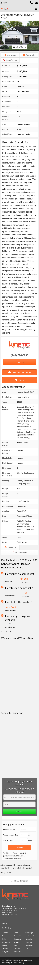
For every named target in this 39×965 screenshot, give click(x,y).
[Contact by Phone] (31, 2)
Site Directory (6, 928)
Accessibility (6, 963)
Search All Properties (21, 372)
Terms (15, 963)
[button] (2, 36)
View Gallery (21, 47)
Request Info (30, 55)
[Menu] (35, 8)
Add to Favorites (11, 60)
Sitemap (4, 923)
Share (21, 380)
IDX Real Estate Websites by (11, 960)
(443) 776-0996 (19, 355)
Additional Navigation (19, 881)
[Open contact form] (36, 2)
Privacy (21, 963)
